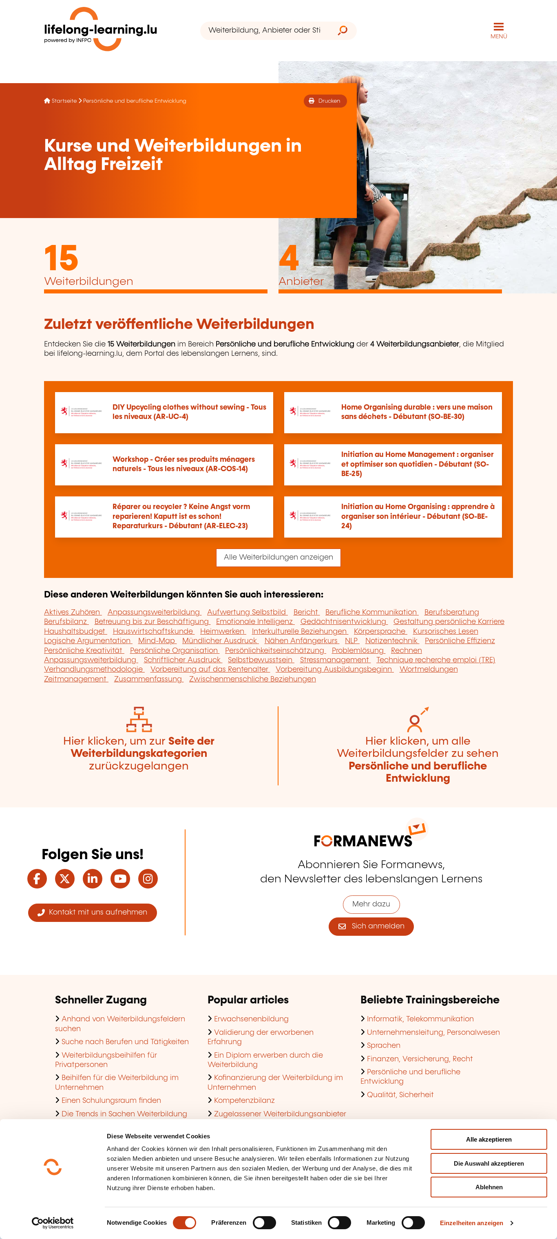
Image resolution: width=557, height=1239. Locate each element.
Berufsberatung (451, 612)
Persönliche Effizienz (460, 641)
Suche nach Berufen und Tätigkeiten (125, 1042)
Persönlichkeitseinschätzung (275, 651)
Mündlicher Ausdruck (220, 641)
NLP (352, 641)
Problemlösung (359, 651)
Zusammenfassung (149, 679)
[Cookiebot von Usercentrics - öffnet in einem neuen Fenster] (52, 1223)
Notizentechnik (392, 641)
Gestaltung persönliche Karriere (448, 622)
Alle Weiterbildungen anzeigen (278, 557)
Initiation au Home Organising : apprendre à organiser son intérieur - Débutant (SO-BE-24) (418, 516)
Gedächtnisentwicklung (344, 622)
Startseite (64, 101)
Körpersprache (380, 631)
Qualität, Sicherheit (400, 1095)
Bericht (307, 612)
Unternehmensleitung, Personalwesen (433, 1032)
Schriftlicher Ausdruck (183, 660)
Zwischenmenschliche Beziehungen (252, 679)
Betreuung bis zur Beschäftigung (153, 622)
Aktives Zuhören (73, 612)
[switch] (264, 1222)
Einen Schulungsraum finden (111, 1101)
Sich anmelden (375, 926)
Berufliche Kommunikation (372, 612)
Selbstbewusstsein (261, 660)
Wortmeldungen (429, 669)
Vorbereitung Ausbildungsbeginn (335, 669)
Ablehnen (489, 1187)
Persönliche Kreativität (84, 651)
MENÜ (499, 37)
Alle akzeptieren (489, 1139)
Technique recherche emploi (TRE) (435, 660)
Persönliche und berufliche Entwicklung (134, 101)
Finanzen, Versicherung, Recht (420, 1059)
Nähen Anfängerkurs (302, 641)
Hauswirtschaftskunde (154, 631)
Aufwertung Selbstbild (247, 612)
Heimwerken (223, 631)
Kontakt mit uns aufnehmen (96, 912)
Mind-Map (157, 641)
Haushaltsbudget (75, 631)
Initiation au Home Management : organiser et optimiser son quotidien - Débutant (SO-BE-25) (417, 464)
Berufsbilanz (66, 622)
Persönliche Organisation (175, 651)
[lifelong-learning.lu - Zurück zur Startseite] (100, 31)
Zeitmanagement (76, 679)
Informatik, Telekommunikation (420, 1019)
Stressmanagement (335, 660)
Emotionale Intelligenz (255, 622)
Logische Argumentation (88, 641)
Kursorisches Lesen (445, 631)
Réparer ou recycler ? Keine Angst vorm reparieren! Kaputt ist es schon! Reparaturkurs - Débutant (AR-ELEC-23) (181, 516)
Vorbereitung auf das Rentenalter (210, 669)
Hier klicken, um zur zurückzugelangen (138, 754)
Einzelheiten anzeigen (471, 1222)
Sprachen (383, 1045)
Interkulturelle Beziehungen (300, 631)
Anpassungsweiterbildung (155, 612)
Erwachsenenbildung (251, 1019)
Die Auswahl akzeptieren (489, 1163)
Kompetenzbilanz (244, 1101)
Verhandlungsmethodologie (94, 669)
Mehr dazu (371, 904)
